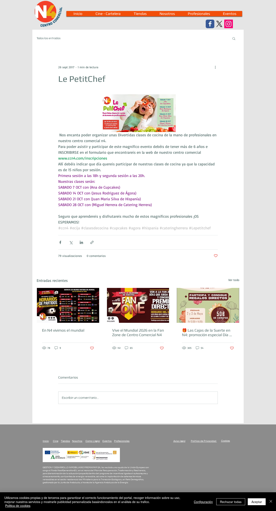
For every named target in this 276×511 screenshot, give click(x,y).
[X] (219, 24)
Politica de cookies (17, 505)
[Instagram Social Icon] (228, 24)
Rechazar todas (231, 502)
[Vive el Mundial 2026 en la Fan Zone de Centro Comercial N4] (138, 305)
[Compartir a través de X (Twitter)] (71, 242)
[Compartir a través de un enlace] (92, 242)
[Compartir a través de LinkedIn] (81, 242)
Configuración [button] (203, 502)
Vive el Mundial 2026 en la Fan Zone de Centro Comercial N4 (138, 332)
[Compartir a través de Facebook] (60, 242)
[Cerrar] (270, 502)
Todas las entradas (48, 38)
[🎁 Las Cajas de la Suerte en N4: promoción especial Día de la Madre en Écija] (208, 305)
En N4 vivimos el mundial (63, 330)
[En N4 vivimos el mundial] (68, 305)
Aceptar (256, 502)
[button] (234, 38)
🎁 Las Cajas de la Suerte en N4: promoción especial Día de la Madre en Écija (208, 332)
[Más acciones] (215, 67)
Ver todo (233, 280)
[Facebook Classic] (210, 24)
